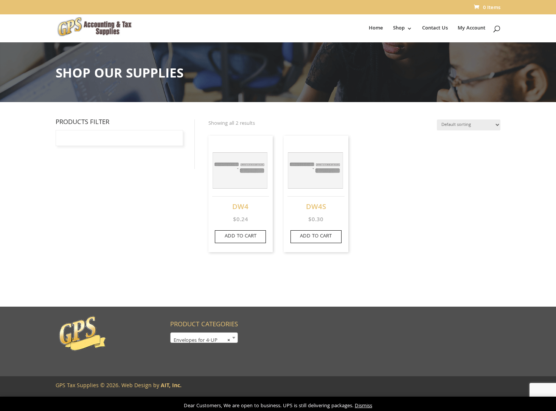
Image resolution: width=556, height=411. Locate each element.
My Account (471, 29)
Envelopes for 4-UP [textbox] (202, 341)
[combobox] (204, 337)
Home (376, 29)
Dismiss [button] (363, 406)
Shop (399, 29)
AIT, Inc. (170, 386)
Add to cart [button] (240, 236)
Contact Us (435, 29)
